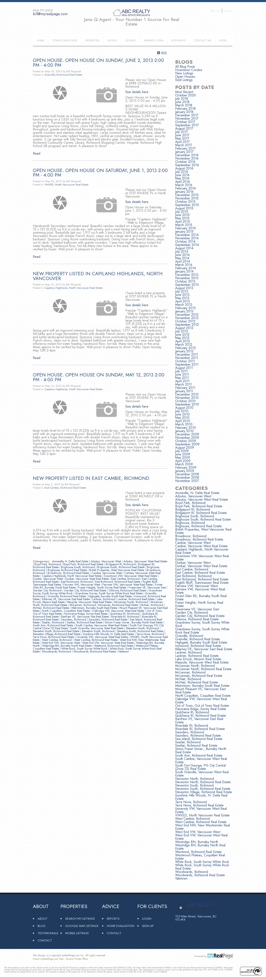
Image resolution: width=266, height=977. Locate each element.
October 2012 (185, 321)
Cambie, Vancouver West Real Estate (201, 546)
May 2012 (182, 337)
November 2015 (186, 198)
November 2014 (186, 238)
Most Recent (184, 92)
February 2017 (185, 148)
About (43, 918)
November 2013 (186, 278)
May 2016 (182, 178)
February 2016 (185, 188)
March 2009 (184, 464)
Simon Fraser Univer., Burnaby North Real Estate (134, 622)
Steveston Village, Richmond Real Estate (57, 634)
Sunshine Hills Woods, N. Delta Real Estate (109, 634)
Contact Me (202, 40)
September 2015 (187, 205)
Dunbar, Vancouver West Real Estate (87, 579)
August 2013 (184, 288)
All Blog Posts (185, 66)
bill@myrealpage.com (50, 14)
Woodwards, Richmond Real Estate (95, 651)
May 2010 (182, 417)
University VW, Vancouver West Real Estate (102, 637)
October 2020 (185, 95)
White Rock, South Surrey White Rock (84, 648)
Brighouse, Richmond (190, 522)
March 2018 (183, 105)
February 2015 (185, 228)
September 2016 (187, 165)
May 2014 (182, 258)
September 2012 (187, 324)
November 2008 (187, 477)
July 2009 (182, 451)
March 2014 (183, 264)
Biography (178, 40)
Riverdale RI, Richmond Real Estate (200, 728)
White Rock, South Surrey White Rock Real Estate (202, 867)
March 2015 (183, 224)
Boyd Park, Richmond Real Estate (83, 564)
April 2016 (182, 181)
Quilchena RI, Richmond (125, 614)
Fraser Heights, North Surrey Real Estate (102, 587)
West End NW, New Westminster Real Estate (202, 827)
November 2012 (186, 318)
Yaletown (123, 651)
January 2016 (184, 191)
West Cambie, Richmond (57, 640)
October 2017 (185, 121)
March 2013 (183, 304)
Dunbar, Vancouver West (48, 579)
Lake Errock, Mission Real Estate (198, 659)
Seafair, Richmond (53, 622)
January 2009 (184, 470)
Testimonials (48, 933)
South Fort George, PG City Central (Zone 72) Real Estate (200, 767)
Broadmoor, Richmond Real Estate (69, 573)
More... (224, 40)
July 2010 (181, 411)
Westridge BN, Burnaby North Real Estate (67, 646)
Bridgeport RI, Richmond (121, 564)
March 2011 (183, 384)
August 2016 (184, 168)
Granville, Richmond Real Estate (63, 75)
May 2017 (182, 138)
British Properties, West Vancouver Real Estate (117, 570)
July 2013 (181, 291)
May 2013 (182, 298)
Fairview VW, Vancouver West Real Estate (127, 585)
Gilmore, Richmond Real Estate (128, 590)
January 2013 (184, 311)
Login (146, 918)
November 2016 (186, 158)
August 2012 (184, 328)
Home (40, 40)
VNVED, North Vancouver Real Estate (66, 185)
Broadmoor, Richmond (190, 536)
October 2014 (185, 241)
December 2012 (186, 314)
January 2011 (184, 391)
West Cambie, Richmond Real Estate (96, 640)
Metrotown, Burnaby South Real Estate (94, 608)
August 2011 (184, 367)
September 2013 (187, 284)
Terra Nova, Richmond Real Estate (54, 637)
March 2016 (183, 185)
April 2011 (182, 381)
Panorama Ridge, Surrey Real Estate (86, 614)
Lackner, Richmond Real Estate (136, 599)
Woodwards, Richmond (57, 651)
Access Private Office (77, 959)
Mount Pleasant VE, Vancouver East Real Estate (200, 691)
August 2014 (184, 248)
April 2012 (182, 341)
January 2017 (184, 151)
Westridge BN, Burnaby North (196, 841)
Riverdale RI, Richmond (125, 616)
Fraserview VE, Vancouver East (147, 587)
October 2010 (185, 401)
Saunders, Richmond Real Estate (108, 619)
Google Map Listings (82, 926)
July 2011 (181, 371)
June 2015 (182, 215)
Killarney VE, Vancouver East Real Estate (66, 599)
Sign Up (215, 10)
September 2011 (186, 364)
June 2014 (182, 254)
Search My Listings (80, 918)
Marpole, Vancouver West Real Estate (89, 602)
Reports (113, 918)
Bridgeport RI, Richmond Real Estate (201, 512)
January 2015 (184, 231)
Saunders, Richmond (74, 619)
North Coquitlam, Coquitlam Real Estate (66, 611)
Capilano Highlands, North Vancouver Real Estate (73, 288)
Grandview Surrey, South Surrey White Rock (202, 624)
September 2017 (187, 125)
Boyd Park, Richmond (48, 564)
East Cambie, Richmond (125, 579)
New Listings (184, 73)
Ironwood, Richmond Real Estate (198, 645)
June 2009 (182, 454)
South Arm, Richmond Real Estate (53, 625)
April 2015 (182, 221)
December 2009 (187, 434)
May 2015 (182, 218)
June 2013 (182, 294)
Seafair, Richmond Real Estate (85, 622)
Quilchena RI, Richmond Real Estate (200, 715)
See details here (136, 92)
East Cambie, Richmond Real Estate (65, 488)
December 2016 (186, 155)
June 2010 (182, 414)
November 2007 (187, 480)
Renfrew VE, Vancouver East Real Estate (85, 616)
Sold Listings (184, 79)
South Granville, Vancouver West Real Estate (97, 628)
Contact (45, 940)
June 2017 (182, 135)
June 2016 (182, 175)
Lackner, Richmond (104, 599)
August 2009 (184, 447)
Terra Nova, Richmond (150, 634)
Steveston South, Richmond (98, 631)
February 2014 (185, 268)
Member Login (153, 40)
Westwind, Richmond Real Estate (114, 646)
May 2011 (182, 377)
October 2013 (185, 281)
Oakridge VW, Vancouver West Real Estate (118, 611)
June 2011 (182, 374)
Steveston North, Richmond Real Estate (56, 631)
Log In (228, 10)
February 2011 (185, 387)
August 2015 (184, 208)
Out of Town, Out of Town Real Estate (202, 705)
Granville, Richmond (189, 635)
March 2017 (183, 145)
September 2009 (187, 444)
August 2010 (184, 407)
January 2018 (184, 111)
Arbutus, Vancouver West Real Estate (145, 561)
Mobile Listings (77, 933)
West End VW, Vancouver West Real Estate (108, 643)
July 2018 (181, 98)
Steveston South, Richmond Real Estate (140, 631)
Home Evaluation (120, 926)
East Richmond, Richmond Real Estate (118, 582)
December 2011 (186, 354)
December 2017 (186, 115)
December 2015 (186, 195)
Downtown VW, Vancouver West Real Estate (131, 576)
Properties (92, 40)
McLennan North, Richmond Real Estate (203, 669)
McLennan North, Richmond (131, 602)
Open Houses (185, 76)
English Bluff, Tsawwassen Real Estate (202, 582)
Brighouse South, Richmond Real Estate (121, 567)
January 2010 (184, 431)
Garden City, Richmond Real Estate (85, 590)
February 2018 (185, 108)
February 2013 (185, 308)
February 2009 (185, 467)
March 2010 (183, 424)
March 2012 (183, 344)
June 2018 (182, 102)
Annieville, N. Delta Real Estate (70, 561)
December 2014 (186, 234)
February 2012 (185, 347)
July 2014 (181, 251)
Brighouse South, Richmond (78, 567)
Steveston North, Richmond (143, 628)
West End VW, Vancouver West (61, 643)
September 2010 (187, 404)
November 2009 (187, 437)
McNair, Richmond (152, 605)
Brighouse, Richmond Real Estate (68, 570)
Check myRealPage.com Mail (48, 959)
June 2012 (182, 334)
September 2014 (187, 244)
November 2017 (186, 118)
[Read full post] (60, 92)
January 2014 (184, 271)
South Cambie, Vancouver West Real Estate (102, 625)
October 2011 (185, 361)
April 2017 (182, 141)
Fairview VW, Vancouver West (82, 585)
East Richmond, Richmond (77, 582)
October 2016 (185, 161)
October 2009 (185, 441)
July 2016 (181, 171)
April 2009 (183, 460)
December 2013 (186, 274)
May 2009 (182, 457)
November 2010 (187, 397)
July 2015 (181, 211)
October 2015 (185, 201)
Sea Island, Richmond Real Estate (198, 738)
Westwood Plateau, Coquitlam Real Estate (200, 857)
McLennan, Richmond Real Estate (118, 605)
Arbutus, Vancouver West (106, 561)
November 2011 (186, 357)
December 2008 (187, 474)
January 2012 (184, 351)
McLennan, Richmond (83, 605)
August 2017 (184, 128)
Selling (130, 40)
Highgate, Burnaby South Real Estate (110, 596)
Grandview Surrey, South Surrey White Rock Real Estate (109, 593)
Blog (42, 926)
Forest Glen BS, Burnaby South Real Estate (201, 598)
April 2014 (182, 261)
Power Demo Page (65, 40)
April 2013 (182, 301)
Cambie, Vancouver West (107, 573)
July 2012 (181, 331)
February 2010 (185, 427)
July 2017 (181, 131)
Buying (112, 40)
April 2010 (182, 421)
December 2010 (187, 394)
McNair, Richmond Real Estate (51, 608)
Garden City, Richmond (47, 590)
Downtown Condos (188, 70)
